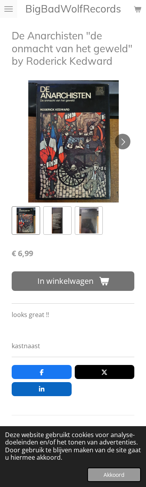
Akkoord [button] (114, 474)
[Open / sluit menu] (8, 9)
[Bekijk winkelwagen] (137, 9)
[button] (26, 220)
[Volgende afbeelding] (122, 141)
